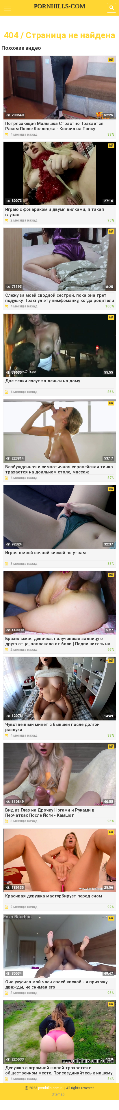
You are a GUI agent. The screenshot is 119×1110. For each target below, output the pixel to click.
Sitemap (58, 1094)
